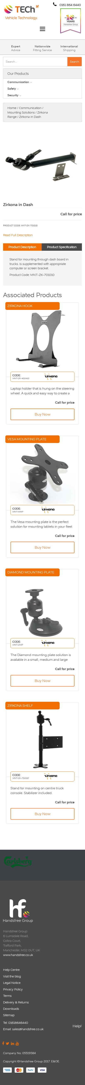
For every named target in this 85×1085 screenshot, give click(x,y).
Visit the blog (12, 976)
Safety (11, 89)
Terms (7, 996)
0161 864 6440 (70, 5)
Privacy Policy (13, 989)
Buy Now (42, 414)
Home (11, 108)
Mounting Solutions (21, 112)
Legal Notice (11, 983)
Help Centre (11, 970)
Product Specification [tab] (62, 247)
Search (74, 61)
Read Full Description (18, 235)
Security (12, 95)
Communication (18, 82)
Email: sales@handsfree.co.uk (23, 1029)
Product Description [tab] (22, 247)
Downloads (11, 1009)
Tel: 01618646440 (15, 1023)
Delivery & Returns (16, 1002)
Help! (77, 1026)
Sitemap (8, 1015)
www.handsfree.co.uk (18, 955)
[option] (42, 865)
